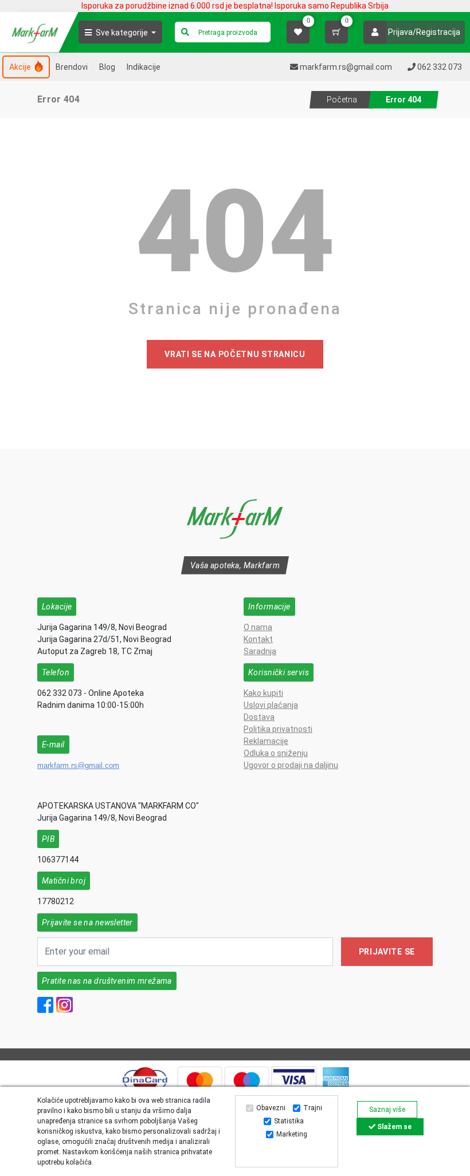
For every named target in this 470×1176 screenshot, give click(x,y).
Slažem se (393, 1127)
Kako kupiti (263, 693)
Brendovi (72, 67)
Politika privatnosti (278, 729)
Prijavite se (387, 951)
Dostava (259, 717)
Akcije (21, 67)
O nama (258, 627)
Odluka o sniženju (276, 753)
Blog (107, 67)
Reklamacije (266, 741)
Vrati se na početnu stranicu (235, 354)
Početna (342, 99)
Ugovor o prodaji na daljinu (291, 765)
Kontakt (258, 639)
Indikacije (143, 67)
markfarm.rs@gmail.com (78, 765)
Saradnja (260, 651)
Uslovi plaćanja (271, 705)
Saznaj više (387, 1110)
